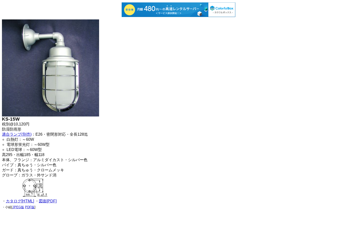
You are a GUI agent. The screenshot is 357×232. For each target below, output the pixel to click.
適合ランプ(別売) (17, 134)
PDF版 (29, 207)
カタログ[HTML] (20, 201)
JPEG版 (18, 207)
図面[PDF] (48, 201)
